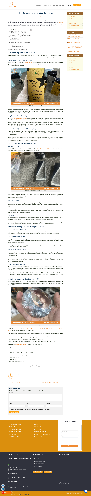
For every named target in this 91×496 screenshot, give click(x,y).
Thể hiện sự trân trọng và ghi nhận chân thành (19, 32)
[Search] (80, 5)
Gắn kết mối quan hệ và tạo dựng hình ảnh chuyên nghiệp (21, 35)
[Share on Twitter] (33, 366)
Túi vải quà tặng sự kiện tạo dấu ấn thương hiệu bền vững (74, 47)
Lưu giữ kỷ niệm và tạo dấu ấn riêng (17, 34)
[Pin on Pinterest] (38, 366)
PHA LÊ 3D (71, 21)
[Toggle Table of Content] (30, 29)
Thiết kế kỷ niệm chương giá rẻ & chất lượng (51, 382)
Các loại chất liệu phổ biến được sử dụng (17, 36)
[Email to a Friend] (36, 366)
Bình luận (11, 392)
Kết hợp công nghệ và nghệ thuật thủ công (18, 47)
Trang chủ (38, 5)
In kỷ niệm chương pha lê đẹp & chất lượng (20, 382)
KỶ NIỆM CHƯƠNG (72, 23)
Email (28, 403)
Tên (10, 403)
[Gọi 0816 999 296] (3, 492)
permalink (44, 370)
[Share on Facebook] (31, 366)
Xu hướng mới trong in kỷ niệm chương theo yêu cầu (19, 42)
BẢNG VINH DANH (72, 28)
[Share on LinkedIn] (40, 366)
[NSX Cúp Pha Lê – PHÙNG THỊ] (20, 4)
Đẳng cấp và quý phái (15, 39)
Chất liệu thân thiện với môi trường (17, 46)
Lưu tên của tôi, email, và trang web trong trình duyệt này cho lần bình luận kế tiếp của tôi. (30, 409)
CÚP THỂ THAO (72, 16)
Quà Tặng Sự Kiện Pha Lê (74, 25)
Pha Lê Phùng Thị (41, 16)
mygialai (9, 494)
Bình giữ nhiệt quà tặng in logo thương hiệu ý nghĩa (74, 50)
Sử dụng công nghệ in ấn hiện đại (17, 43)
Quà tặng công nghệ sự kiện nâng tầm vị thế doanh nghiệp (74, 43)
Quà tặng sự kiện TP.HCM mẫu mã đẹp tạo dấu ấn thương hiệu (74, 39)
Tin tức (69, 5)
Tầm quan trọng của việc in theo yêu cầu (17, 31)
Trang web (48, 403)
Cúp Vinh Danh (72, 18)
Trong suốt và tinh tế (14, 38)
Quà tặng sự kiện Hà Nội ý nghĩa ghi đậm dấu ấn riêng (74, 35)
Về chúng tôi (47, 5)
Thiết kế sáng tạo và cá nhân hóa (17, 45)
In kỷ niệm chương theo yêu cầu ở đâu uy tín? (18, 49)
